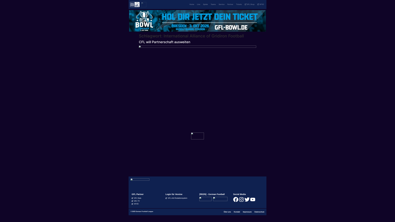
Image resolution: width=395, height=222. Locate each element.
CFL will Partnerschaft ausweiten (164, 42)
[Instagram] (241, 199)
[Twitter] (247, 199)
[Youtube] (252, 199)
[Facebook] (235, 199)
